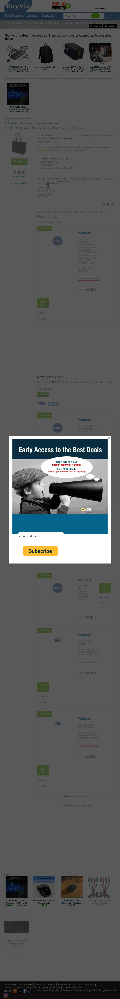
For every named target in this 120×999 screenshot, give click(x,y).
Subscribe (40, 550)
